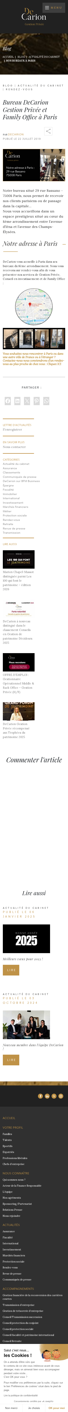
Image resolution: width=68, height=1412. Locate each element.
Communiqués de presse (19, 476)
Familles (7, 1134)
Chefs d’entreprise (13, 1164)
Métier (7, 511)
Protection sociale (15, 515)
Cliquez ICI (54, 364)
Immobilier (10, 494)
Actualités (11, 1225)
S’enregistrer (12, 429)
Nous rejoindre (11, 1216)
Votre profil (13, 1127)
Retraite (8, 524)
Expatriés (8, 1152)
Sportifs (7, 1146)
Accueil (9, 1118)
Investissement (13, 502)
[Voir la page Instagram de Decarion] (60, 1096)
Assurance (10, 468)
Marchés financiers (15, 506)
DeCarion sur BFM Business (21, 481)
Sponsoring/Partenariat (17, 1204)
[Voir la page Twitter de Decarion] (54, 1096)
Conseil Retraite (12, 1341)
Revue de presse (14, 528)
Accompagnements (18, 1289)
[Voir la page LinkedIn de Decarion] (47, 1096)
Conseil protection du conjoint (21, 1323)
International (11, 498)
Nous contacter (14, 447)
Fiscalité (8, 489)
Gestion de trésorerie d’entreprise (23, 1311)
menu (56, 7)
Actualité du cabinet (41, 85)
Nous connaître (16, 1173)
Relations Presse (12, 1209)
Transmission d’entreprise (18, 1305)
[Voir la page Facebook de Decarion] (40, 1096)
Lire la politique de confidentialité (21, 1395)
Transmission (11, 532)
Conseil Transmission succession (22, 1317)
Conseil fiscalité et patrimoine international (28, 1335)
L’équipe (7, 1191)
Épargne (8, 485)
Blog (8, 85)
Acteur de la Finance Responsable (22, 1185)
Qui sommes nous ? (14, 1179)
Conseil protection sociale (18, 1329)
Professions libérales (15, 1158)
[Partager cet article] (48, 131)
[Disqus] (34, 819)
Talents (7, 1140)
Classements (11, 472)
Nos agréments (12, 1197)
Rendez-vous (19, 89)
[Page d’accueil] (34, 16)
